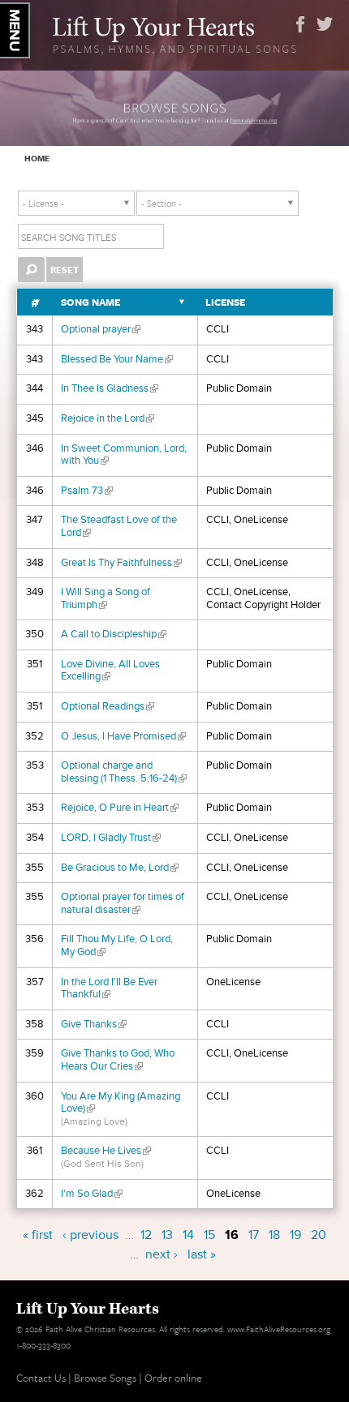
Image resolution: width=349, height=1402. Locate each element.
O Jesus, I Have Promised (123, 736)
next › (161, 1254)
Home (37, 158)
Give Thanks (94, 1024)
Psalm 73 (87, 490)
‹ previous (90, 1235)
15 (209, 1235)
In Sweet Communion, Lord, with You (124, 455)
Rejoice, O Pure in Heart (120, 807)
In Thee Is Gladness (109, 388)
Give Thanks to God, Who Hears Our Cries (117, 1060)
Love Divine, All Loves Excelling (110, 671)
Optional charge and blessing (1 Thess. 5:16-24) (124, 772)
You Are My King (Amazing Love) (120, 1103)
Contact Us (41, 1378)
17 (253, 1235)
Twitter (325, 24)
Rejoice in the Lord (107, 418)
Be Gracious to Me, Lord (120, 867)
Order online (173, 1378)
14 (188, 1235)
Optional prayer (100, 329)
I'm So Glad (92, 1193)
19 (295, 1235)
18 (274, 1235)
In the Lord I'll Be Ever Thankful (109, 988)
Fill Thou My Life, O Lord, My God (117, 945)
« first (38, 1235)
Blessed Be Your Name (117, 359)
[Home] (175, 33)
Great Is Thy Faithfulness (121, 562)
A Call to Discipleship (113, 634)
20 (318, 1235)
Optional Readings (107, 706)
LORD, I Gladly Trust (111, 837)
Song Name (90, 302)
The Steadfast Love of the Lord (119, 526)
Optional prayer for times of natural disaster (122, 903)
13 (167, 1235)
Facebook (300, 24)
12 (146, 1235)
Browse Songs (105, 1378)
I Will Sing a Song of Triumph (105, 598)
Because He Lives (106, 1150)
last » (201, 1254)
